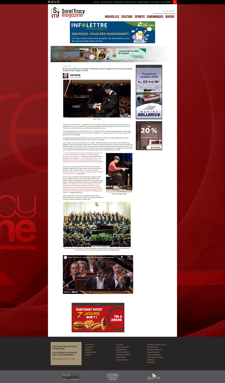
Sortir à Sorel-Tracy (156, 344)
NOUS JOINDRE (166, 2)
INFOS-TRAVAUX (130, 2)
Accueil (96, 2)
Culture (127, 16)
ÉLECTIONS (155, 2)
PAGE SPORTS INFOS (155, 357)
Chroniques (155, 16)
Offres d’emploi (143, 2)
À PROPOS (151, 362)
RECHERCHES (152, 347)
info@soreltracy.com (63, 359)
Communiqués (153, 352)
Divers (169, 16)
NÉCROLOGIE (118, 2)
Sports (140, 16)
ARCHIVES (151, 360)
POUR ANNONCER (154, 355)
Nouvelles (112, 16)
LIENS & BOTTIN (106, 2)
